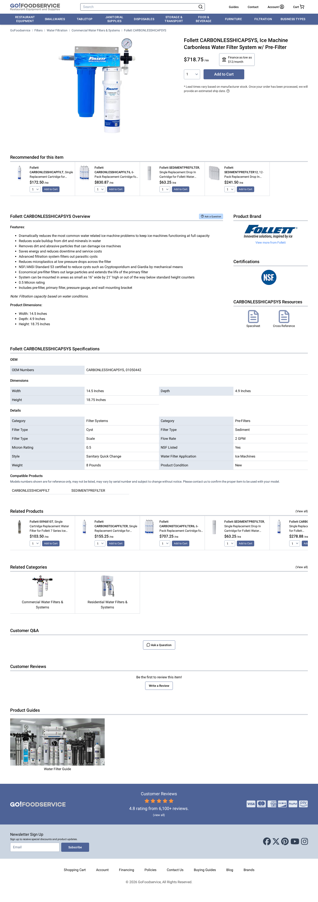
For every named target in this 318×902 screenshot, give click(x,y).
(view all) (159, 815)
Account (102, 870)
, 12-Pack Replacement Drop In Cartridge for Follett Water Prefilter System (243, 172)
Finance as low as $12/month (240, 59)
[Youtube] (295, 841)
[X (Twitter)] (276, 841)
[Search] (200, 6)
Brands (249, 870)
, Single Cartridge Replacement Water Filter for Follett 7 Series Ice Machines (49, 526)
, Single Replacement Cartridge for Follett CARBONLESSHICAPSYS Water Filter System (51, 172)
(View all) (302, 511)
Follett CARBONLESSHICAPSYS (145, 30)
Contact (253, 7)
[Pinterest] (285, 841)
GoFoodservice (20, 30)
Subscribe (75, 847)
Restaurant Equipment (25, 19)
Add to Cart (224, 74)
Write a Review (159, 685)
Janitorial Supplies (114, 19)
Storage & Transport (174, 19)
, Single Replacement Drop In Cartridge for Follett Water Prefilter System (179, 172)
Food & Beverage (204, 19)
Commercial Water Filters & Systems (96, 30)
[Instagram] (304, 841)
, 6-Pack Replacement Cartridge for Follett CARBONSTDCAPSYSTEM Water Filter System (181, 526)
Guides (234, 7)
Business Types (293, 19)
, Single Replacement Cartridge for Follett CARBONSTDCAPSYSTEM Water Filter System (116, 526)
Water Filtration (57, 30)
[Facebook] (267, 841)
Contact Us (175, 870)
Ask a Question (213, 216)
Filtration (263, 19)
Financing (126, 870)
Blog (229, 870)
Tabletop (85, 19)
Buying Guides (205, 870)
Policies (150, 870)
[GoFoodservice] (35, 7)
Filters (38, 30)
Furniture (233, 19)
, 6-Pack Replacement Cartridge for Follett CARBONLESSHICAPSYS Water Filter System (116, 172)
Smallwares (55, 19)
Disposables (144, 19)
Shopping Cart (75, 870)
